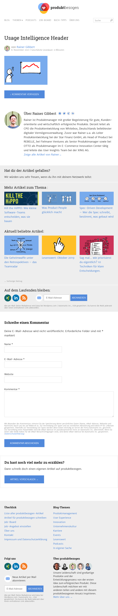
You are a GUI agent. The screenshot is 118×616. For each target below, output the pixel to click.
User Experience (62, 517)
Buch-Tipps (60, 20)
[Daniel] (56, 569)
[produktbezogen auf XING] (7, 298)
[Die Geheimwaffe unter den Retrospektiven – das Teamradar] (21, 245)
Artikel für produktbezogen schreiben (25, 517)
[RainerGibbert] (72, 569)
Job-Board (45, 20)
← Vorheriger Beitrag (13, 281)
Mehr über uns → (63, 597)
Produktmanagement (65, 513)
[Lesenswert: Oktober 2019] (59, 245)
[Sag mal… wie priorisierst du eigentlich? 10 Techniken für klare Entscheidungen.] (97, 245)
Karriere (57, 530)
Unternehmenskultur (65, 526)
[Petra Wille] (88, 569)
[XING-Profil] (68, 113)
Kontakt (8, 535)
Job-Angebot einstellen (17, 526)
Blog (7, 20)
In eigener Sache (62, 548)
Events (57, 535)
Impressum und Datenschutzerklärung (25, 539)
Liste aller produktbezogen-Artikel (23, 513)
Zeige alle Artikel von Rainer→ (43, 154)
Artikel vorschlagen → (24, 479)
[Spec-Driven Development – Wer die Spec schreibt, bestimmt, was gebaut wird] (97, 198)
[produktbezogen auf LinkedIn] (15, 298)
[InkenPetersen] (64, 569)
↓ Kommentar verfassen (24, 94)
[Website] (60, 113)
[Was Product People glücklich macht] (59, 198)
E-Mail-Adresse (14, 359)
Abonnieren (79, 297)
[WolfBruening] (80, 569)
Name (8, 344)
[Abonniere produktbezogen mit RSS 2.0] (23, 298)
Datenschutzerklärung (14, 434)
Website (8, 374)
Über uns (74, 20)
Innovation (59, 522)
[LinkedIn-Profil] (73, 113)
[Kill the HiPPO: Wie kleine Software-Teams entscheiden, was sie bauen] (21, 198)
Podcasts (31, 20)
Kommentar (12, 389)
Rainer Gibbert (26, 47)
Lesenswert (59, 539)
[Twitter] (64, 113)
